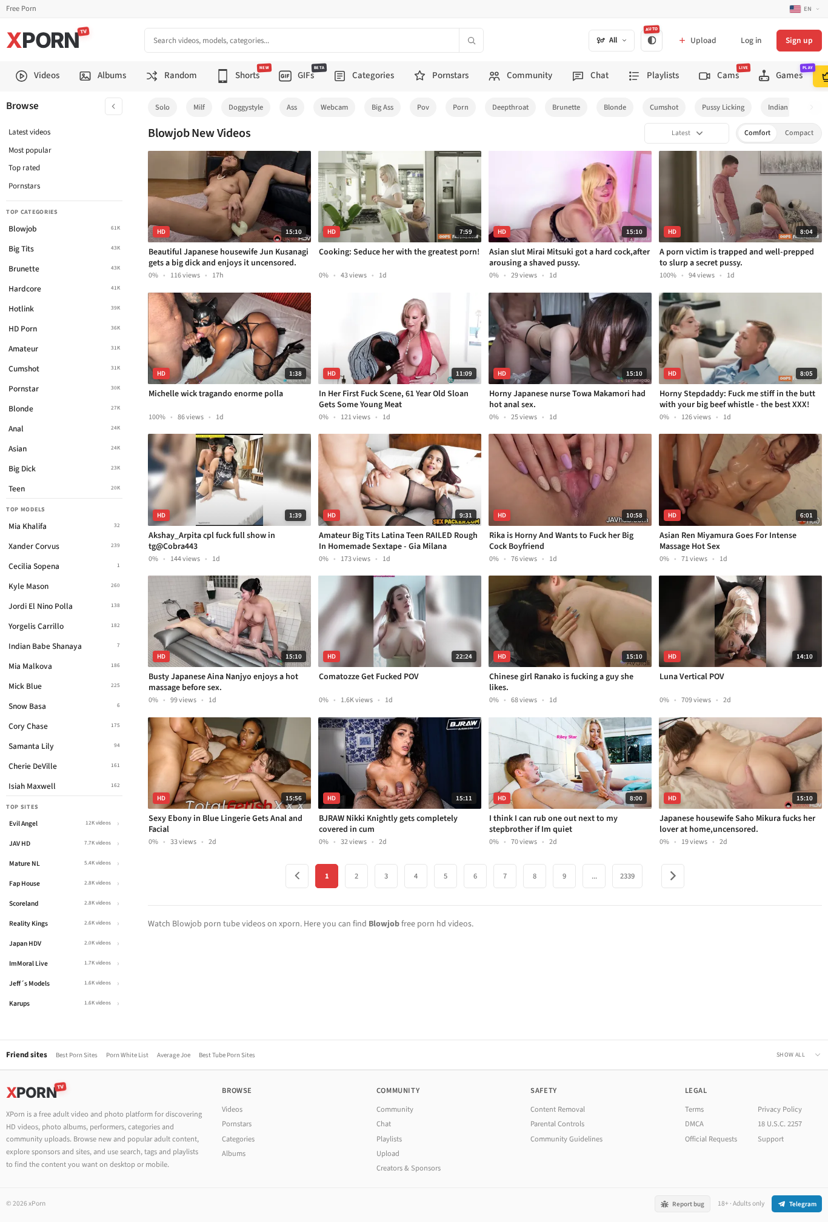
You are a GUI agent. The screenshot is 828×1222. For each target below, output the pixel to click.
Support (771, 1139)
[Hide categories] (113, 106)
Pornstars (24, 186)
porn (461, 107)
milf (199, 107)
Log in (751, 40)
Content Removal (557, 1109)
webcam (334, 107)
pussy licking (723, 107)
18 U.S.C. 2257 (780, 1123)
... (594, 876)
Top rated (24, 167)
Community (394, 1109)
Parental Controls (557, 1123)
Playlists (389, 1139)
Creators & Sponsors (408, 1168)
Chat (383, 1123)
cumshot (664, 107)
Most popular (30, 150)
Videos (232, 1109)
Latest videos (29, 132)
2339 (627, 876)
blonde (615, 107)
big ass (382, 107)
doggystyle (246, 107)
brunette (566, 107)
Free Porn (21, 9)
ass (292, 107)
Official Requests (711, 1139)
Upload (387, 1153)
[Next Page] (672, 876)
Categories (238, 1139)
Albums (233, 1153)
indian (778, 107)
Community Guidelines (566, 1139)
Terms (694, 1109)
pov (423, 107)
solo (162, 107)
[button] (815, 107)
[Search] (471, 40)
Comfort (757, 133)
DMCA (694, 1123)
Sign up (799, 40)
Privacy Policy (780, 1109)
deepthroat (510, 107)
